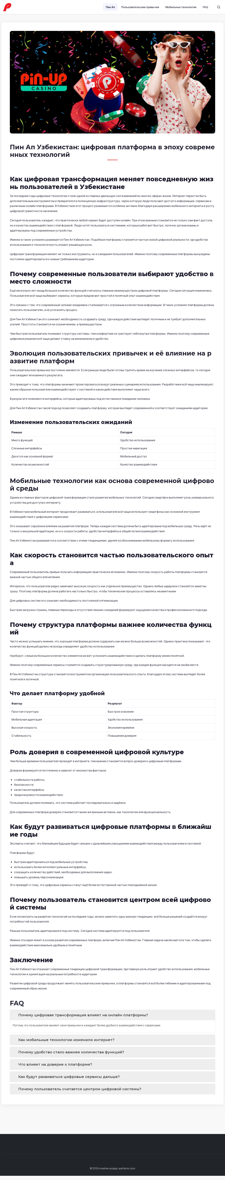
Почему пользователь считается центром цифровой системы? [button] (79, 1089)
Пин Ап (110, 7)
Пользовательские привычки (140, 7)
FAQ (205, 7)
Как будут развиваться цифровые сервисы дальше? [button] (69, 1077)
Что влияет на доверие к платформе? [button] (55, 1064)
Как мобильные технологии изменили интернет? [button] (66, 1040)
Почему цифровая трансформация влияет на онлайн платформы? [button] (83, 1015)
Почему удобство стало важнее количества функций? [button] (71, 1052)
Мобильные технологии (180, 7)
